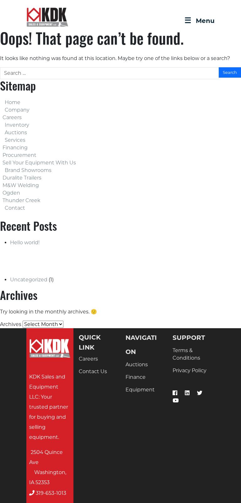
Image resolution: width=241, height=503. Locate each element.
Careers (12, 117)
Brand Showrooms (28, 170)
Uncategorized (28, 280)
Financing (15, 148)
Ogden (11, 193)
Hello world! (25, 243)
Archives (10, 324)
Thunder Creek (21, 200)
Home (12, 102)
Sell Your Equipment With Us (39, 163)
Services (15, 140)
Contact (15, 208)
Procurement (19, 155)
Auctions (16, 132)
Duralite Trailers (22, 178)
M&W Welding (21, 185)
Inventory (17, 125)
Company (17, 110)
